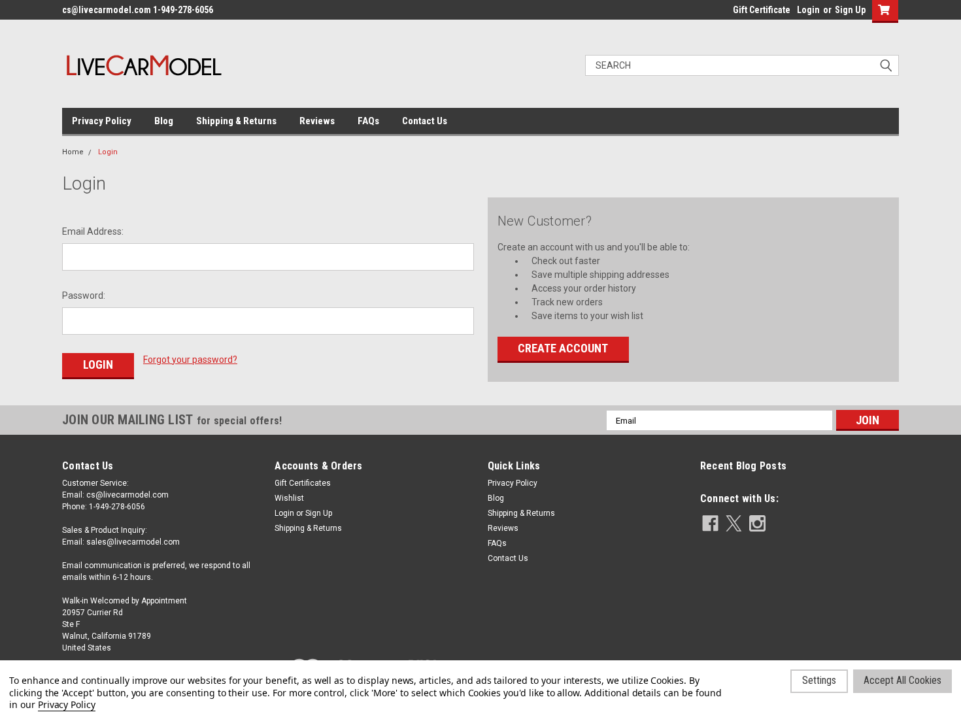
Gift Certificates (303, 483)
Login (808, 10)
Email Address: (93, 231)
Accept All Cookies (902, 680)
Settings (819, 680)
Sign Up (850, 10)
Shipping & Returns (236, 121)
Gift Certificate (761, 10)
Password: (83, 295)
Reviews (317, 121)
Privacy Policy (101, 121)
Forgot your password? (190, 359)
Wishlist (289, 498)
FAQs (368, 121)
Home (73, 152)
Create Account (563, 348)
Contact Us (424, 121)
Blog (163, 121)
